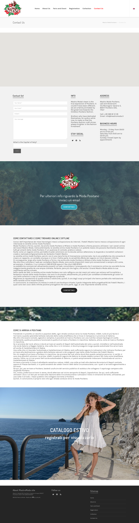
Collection (93, 514)
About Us (93, 502)
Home (92, 498)
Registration (94, 510)
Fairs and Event (95, 506)
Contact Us (93, 518)
